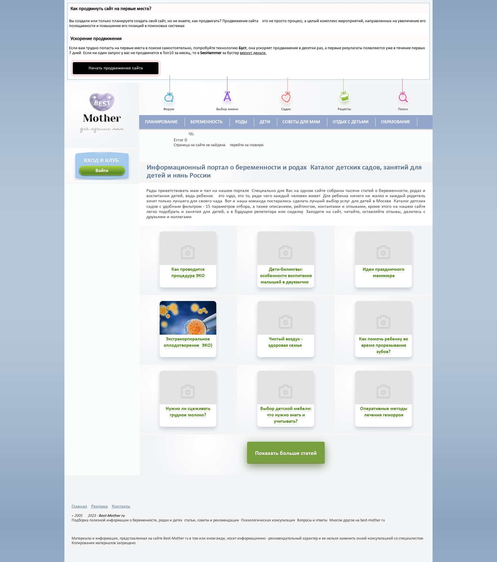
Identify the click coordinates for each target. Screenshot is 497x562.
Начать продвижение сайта (116, 68)
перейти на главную (246, 145)
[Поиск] (403, 91)
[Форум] (168, 91)
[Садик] (286, 91)
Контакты (121, 506)
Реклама (99, 506)
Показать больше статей (286, 453)
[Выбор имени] (227, 91)
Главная (79, 506)
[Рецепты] (344, 91)
